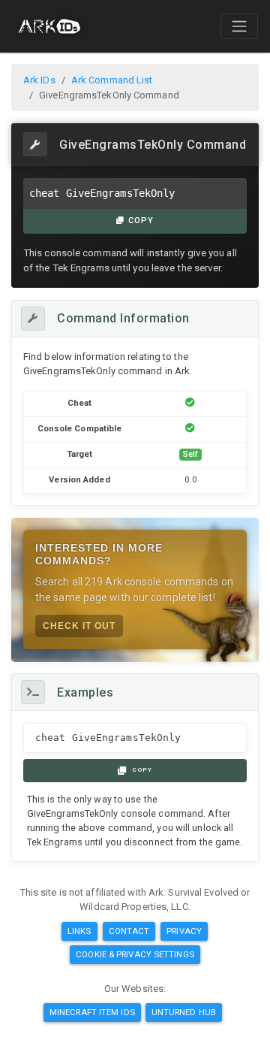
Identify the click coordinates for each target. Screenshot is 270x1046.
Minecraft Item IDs (92, 1012)
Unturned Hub (184, 1012)
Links (80, 931)
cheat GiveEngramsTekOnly (102, 193)
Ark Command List (112, 80)
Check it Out (79, 626)
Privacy (184, 931)
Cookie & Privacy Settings (135, 954)
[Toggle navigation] (239, 26)
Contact (129, 931)
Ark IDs (39, 80)
